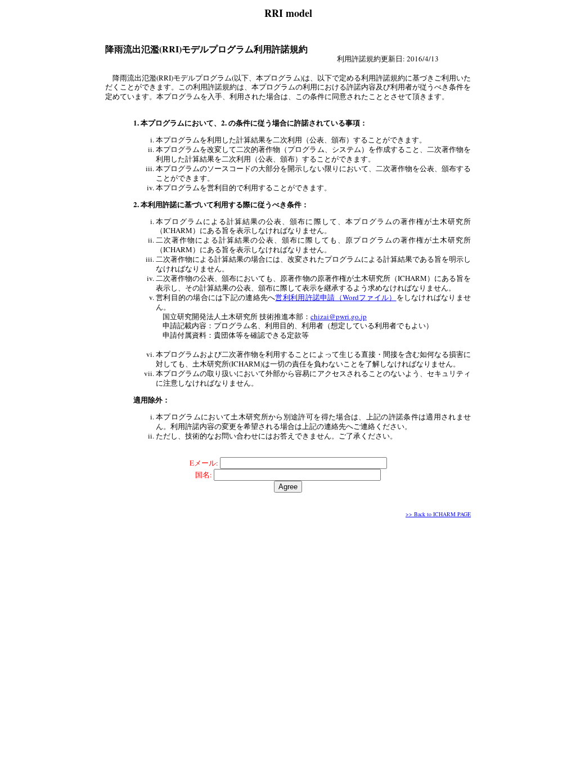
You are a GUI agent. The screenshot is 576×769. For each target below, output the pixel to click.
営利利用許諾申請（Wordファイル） (335, 297)
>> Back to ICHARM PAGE (438, 514)
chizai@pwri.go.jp (338, 316)
